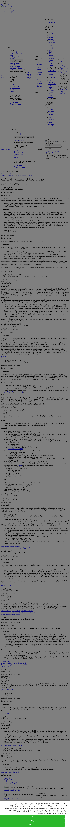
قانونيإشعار (40, 813)
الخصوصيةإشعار (47, 813)
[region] (35, 814)
